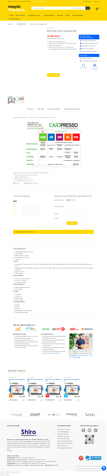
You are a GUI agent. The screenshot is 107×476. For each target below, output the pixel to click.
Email (56, 218)
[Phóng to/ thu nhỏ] (17, 472)
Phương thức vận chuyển (63, 436)
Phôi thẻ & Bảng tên (49, 15)
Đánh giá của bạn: (59, 200)
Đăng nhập (96, 1)
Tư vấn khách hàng (13, 19)
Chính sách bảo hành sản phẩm (65, 441)
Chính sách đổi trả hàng (63, 438)
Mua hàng (23, 400)
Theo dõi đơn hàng (87, 1)
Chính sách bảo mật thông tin (64, 443)
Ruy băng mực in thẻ (34, 15)
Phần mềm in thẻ (21, 24)
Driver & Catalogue (53, 109)
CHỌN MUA (55, 75)
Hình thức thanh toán (62, 445)
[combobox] (51, 8)
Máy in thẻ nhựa (20, 15)
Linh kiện (67, 15)
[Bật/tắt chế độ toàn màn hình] (12, 472)
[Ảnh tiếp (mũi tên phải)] (7, 475)
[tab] (30, 109)
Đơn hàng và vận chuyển (72, 109)
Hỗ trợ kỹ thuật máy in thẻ (63, 429)
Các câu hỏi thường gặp (63, 431)
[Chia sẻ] (7, 472)
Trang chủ (10, 24)
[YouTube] (89, 430)
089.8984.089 (56, 353)
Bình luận (40, 109)
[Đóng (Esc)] (2, 472)
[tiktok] (96, 430)
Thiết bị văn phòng (77, 15)
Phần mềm (60, 15)
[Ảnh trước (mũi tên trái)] (2, 475)
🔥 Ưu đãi (10, 15)
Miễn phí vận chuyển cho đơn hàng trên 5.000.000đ (19, 1)
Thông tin (30, 109)
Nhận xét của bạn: (59, 206)
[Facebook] (83, 430)
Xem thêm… (10, 450)
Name (57, 214)
